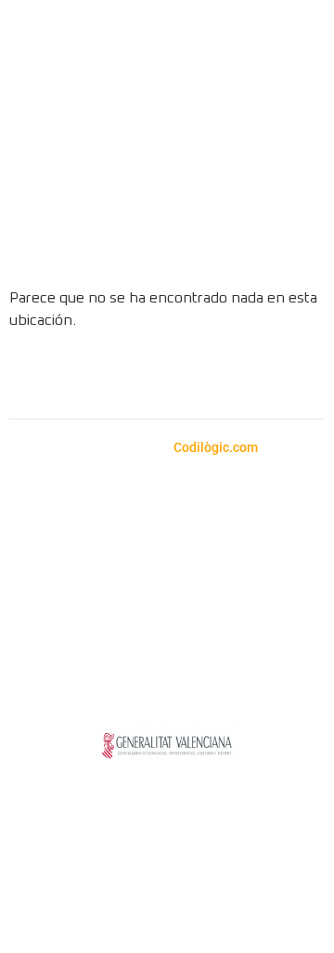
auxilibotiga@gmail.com (155, 528)
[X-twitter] (244, 377)
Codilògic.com (217, 447)
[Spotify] (142, 377)
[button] (296, 113)
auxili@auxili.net (129, 551)
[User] (289, 242)
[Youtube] (193, 377)
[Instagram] (91, 377)
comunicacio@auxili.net (97, 636)
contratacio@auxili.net (195, 591)
